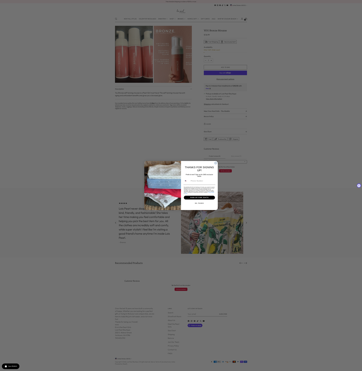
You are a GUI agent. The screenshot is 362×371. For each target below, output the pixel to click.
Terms (186, 193)
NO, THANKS (199, 203)
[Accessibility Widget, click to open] (359, 185)
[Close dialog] (216, 163)
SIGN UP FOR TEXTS (199, 197)
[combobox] (187, 181)
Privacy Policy (211, 192)
